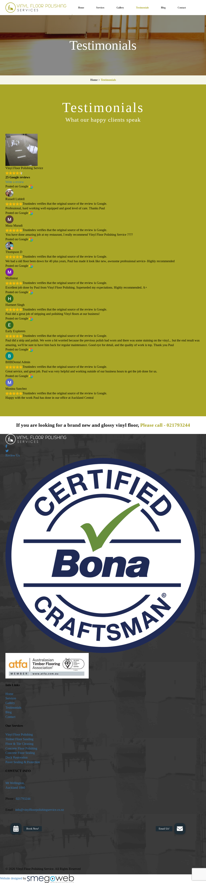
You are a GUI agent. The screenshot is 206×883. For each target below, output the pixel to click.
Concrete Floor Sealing (20, 753)
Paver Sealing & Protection (22, 762)
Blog (163, 7)
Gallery (120, 7)
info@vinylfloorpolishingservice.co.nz (39, 809)
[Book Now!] (16, 828)
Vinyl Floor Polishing (19, 734)
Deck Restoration (16, 757)
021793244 (178, 425)
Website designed (11, 878)
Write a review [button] (14, 182)
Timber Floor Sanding (19, 739)
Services (100, 7)
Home (81, 7)
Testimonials (142, 7)
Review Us (12, 455)
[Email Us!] (179, 828)
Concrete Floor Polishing (21, 748)
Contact (182, 7)
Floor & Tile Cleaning (19, 743)
